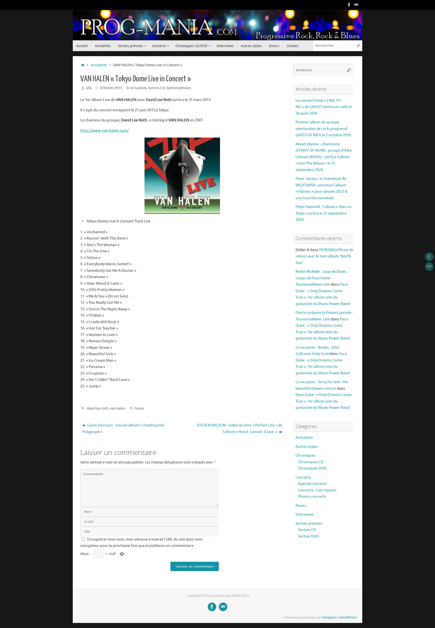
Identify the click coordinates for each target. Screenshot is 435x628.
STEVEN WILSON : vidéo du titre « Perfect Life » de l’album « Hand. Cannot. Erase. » (239, 428)
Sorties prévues (178, 88)
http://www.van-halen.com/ (104, 130)
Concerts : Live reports (317, 490)
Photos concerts (312, 496)
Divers (301, 505)
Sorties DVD (308, 536)
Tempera (329, 617)
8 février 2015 (111, 88)
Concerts (303, 477)
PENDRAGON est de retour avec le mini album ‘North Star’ (324, 256)
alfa (89, 88)
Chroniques (305, 455)
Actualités (99, 65)
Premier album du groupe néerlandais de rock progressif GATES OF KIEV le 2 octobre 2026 (323, 129)
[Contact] (356, 4)
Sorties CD (156, 88)
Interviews (305, 514)
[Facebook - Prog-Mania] (349, 4)
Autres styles (307, 446)
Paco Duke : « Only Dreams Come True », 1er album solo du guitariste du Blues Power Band (323, 401)
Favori (139, 408)
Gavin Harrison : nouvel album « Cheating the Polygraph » (123, 428)
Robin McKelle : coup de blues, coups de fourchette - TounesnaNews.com (321, 278)
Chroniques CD (311, 462)
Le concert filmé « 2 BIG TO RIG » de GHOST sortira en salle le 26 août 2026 (324, 107)
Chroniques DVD (312, 468)
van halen (117, 408)
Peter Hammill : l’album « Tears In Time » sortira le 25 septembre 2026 (324, 213)
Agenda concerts (312, 483)
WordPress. (348, 617)
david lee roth (97, 408)
